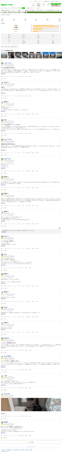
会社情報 (3, 449)
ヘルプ (31, 1)
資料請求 (30, 449)
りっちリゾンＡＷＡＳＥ (5, 14)
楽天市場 (52, 1)
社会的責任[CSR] (17, 449)
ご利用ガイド (35, 1)
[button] (4, 55)
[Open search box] (2, 46)
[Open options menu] (60, 62)
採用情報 (22, 449)
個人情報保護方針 (9, 449)
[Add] (59, 15)
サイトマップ (41, 1)
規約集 (26, 449)
